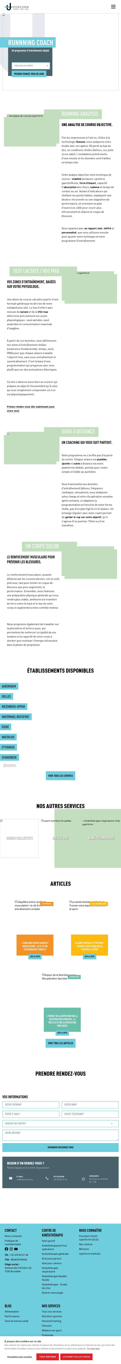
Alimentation (12, 1311)
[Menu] (113, 7)
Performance (12, 1316)
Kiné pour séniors (52, 1263)
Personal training (51, 1321)
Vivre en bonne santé (16, 1321)
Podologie (47, 1335)
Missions (84, 1249)
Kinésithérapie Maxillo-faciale (54, 1278)
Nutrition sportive (52, 1316)
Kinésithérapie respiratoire (50, 1269)
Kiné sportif (48, 1241)
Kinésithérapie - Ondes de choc (54, 1286)
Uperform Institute (89, 1253)
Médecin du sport (52, 1330)
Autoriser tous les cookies (76, 1357)
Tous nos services (52, 1311)
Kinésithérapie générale (55, 1253)
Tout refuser (47, 1357)
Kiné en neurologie (52, 1292)
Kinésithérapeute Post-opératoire (54, 1247)
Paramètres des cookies (19, 1357)
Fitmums (47, 1325)
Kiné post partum (51, 1258)
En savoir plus (93, 1349)
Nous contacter (13, 1236)
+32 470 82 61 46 (19, 1255)
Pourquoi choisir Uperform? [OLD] (88, 1237)
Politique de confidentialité (13, 1242)
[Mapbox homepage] (9, 765)
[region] (60, 727)
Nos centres (86, 1244)
